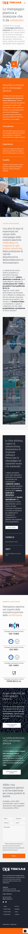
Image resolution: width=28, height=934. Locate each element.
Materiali (17, 909)
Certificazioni (7, 914)
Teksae (5, 906)
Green (16, 911)
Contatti (17, 914)
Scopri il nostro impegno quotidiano (12, 772)
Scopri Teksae (12, 527)
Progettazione (7, 911)
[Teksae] (12, 2)
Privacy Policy (6, 924)
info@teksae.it (9, 899)
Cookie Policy (13, 924)
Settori (17, 906)
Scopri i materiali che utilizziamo (12, 725)
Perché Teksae (7, 909)
